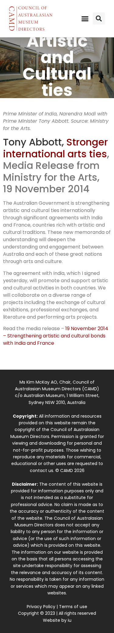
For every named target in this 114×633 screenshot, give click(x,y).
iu (69, 620)
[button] (85, 18)
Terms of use (73, 607)
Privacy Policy (41, 607)
